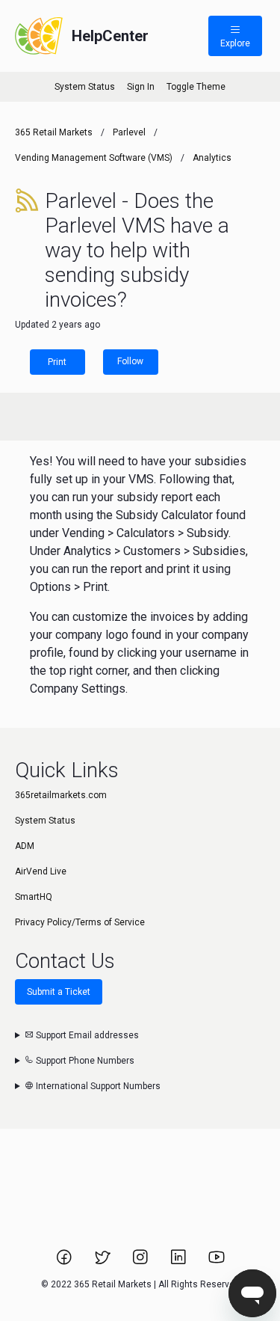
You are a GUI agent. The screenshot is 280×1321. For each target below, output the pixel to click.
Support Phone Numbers (84, 1060)
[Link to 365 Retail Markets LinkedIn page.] (180, 1262)
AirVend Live (40, 871)
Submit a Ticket (58, 992)
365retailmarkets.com (61, 795)
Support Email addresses (86, 1035)
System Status (85, 87)
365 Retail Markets (54, 132)
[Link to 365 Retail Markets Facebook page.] (65, 1262)
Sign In (141, 87)
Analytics (212, 158)
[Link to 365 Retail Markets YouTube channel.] (216, 1262)
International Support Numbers (97, 1086)
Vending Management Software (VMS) (93, 158)
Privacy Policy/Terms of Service (80, 922)
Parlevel (129, 132)
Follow (130, 361)
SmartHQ (33, 897)
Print (57, 362)
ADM (24, 846)
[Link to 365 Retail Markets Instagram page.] (141, 1262)
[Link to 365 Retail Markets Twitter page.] (103, 1262)
